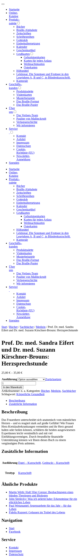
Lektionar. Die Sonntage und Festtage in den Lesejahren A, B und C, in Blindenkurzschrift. (43, 76)
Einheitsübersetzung (28, 43)
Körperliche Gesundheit (30, 394)
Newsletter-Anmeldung (23, 157)
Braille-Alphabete (26, 30)
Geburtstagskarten (34, 57)
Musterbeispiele (25, 98)
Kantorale (22, 80)
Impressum (22, 142)
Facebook (14, 531)
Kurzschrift (24, 472)
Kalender (21, 46)
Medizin (41, 326)
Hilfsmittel (22, 70)
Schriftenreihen (25, 36)
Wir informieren (25, 125)
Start (4, 326)
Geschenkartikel (25, 50)
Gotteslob (22, 40)
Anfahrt (20, 139)
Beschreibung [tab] (17, 400)
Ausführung (9, 379)
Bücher (20, 26)
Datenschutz (23, 146)
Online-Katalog (13, 14)
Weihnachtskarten (34, 64)
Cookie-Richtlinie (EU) (25, 151)
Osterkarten (30, 67)
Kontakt (21, 135)
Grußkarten (23, 54)
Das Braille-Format (27, 101)
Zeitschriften (23, 33)
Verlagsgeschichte (26, 122)
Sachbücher (27, 326)
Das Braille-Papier (27, 104)
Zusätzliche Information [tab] (23, 404)
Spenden (14, 162)
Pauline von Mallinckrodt (31, 118)
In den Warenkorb (12, 387)
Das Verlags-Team (27, 115)
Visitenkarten (24, 94)
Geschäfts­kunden (15, 245)
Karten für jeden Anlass (38, 60)
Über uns (12, 268)
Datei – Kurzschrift (29, 462)
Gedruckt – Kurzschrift (55, 462)
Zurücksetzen (53, 379)
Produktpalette (24, 91)
